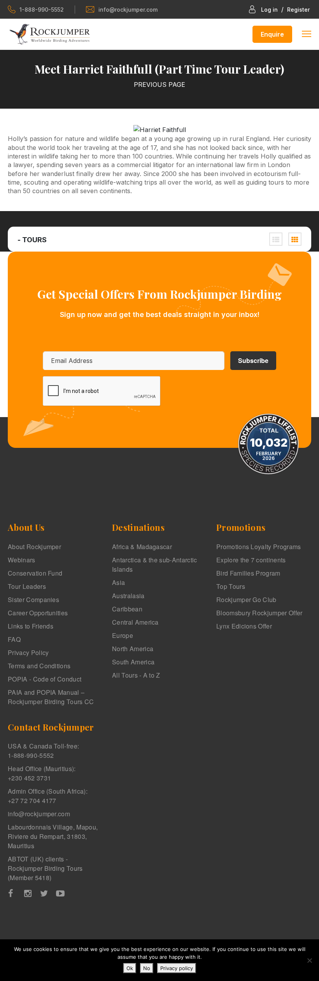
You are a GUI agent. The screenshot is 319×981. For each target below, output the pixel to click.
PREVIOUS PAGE (159, 84)
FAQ (14, 639)
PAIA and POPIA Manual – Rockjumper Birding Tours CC (51, 697)
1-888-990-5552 (41, 9)
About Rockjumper (34, 546)
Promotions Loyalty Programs (258, 546)
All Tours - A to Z (136, 675)
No (146, 968)
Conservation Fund (35, 573)
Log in (269, 9)
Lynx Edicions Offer (244, 626)
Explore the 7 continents (251, 559)
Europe (122, 635)
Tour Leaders (27, 586)
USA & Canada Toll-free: (43, 750)
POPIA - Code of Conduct (44, 679)
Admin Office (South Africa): (48, 796)
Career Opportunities (38, 612)
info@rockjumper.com (128, 9)
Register (298, 9)
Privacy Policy (28, 652)
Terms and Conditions (39, 665)
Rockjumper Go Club (246, 599)
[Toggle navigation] (306, 33)
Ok (129, 968)
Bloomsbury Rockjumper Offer (259, 612)
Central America (135, 622)
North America (132, 648)
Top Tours (230, 586)
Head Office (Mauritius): (42, 773)
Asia (118, 582)
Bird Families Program (248, 573)
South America (133, 661)
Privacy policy (176, 968)
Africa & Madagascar (142, 546)
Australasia (128, 595)
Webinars (21, 559)
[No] (309, 960)
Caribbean (127, 608)
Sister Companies (33, 599)
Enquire (272, 34)
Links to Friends (30, 626)
